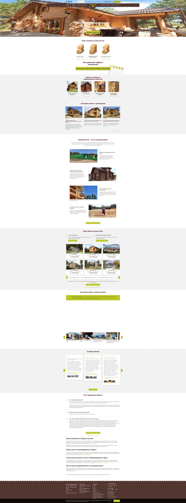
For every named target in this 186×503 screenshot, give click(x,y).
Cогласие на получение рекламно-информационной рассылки (98, 497)
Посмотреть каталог (72, 96)
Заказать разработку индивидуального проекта (93, 287)
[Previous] (67, 277)
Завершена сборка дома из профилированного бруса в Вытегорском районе (73, 121)
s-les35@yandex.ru (90, 1)
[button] (69, 376)
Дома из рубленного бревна (71, 485)
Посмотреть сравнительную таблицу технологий (93, 69)
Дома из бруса (69, 489)
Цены (67, 491)
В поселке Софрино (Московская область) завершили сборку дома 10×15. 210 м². (111, 121)
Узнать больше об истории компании (93, 223)
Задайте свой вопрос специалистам (93, 435)
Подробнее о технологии (80, 59)
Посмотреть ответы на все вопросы (93, 432)
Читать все (93, 389)
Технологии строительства (71, 492)
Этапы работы (73, 5)
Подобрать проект (73, 240)
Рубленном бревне (94, 443)
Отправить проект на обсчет (102, 240)
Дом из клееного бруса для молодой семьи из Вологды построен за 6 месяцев (92, 121)
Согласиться (117, 500)
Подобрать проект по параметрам (93, 284)
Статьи (94, 487)
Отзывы (94, 488)
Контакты (94, 490)
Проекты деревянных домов (71, 484)
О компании (95, 484)
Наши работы (82, 484)
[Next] (119, 277)
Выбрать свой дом (93, 32)
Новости (94, 485)
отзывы (74, 210)
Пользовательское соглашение (98, 494)
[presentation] (64, 337)
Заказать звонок (116, 1)
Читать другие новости (117, 131)
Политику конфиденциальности (83, 501)
